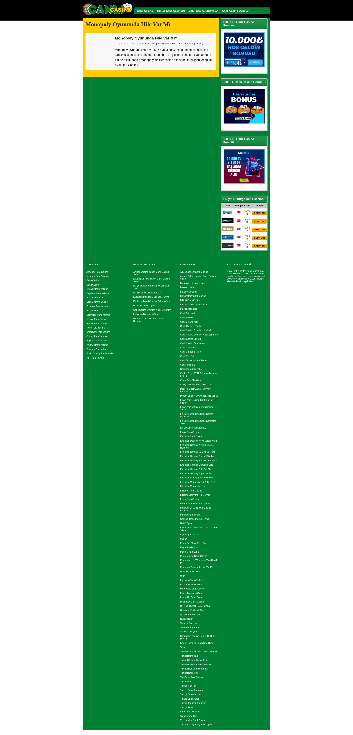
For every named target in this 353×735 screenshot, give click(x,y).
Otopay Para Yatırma (96, 336)
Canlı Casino (92, 280)
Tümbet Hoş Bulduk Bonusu (194, 668)
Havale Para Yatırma (96, 323)
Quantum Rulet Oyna (190, 614)
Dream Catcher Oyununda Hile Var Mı (199, 396)
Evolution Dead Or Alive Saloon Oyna (152, 301)
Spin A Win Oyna (188, 631)
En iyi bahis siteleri (236, 271)
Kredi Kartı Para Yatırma (98, 332)
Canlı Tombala (187, 365)
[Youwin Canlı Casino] (227, 247)
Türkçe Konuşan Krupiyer (193, 703)
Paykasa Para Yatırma (97, 340)
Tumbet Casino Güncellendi (194, 660)
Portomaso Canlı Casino (192, 588)
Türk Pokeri (186, 681)
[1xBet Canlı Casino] (227, 238)
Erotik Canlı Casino (189, 432)
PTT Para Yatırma (95, 358)
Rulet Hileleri (186, 619)
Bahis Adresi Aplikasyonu (192, 283)
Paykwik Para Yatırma (97, 345)
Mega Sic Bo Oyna (189, 552)
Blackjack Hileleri (188, 309)
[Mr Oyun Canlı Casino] (227, 230)
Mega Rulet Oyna (189, 547)
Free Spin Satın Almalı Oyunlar (195, 503)
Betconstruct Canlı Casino (193, 296)
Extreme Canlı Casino (191, 490)
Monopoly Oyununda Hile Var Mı (167, 43)
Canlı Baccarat (187, 313)
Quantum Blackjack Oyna (192, 610)
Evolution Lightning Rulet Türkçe (196, 477)
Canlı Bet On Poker (189, 322)
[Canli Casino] (107, 15)
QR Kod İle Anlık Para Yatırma (195, 606)
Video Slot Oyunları (189, 711)
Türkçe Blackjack (188, 686)
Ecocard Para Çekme (97, 302)
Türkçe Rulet (186, 707)
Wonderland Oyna (189, 716)
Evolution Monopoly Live (192, 486)
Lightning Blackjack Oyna (146, 314)
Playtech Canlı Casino (191, 580)
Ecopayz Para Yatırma (97, 306)
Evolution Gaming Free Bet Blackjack (198, 460)
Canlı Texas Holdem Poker (193, 360)
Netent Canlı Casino (190, 571)
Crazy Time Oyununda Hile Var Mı (197, 384)
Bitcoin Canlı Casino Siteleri (194, 304)
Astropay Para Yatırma (97, 276)
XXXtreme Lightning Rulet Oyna (196, 724)
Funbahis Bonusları (190, 514)
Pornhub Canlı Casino (191, 584)
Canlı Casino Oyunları (191, 326)
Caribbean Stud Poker (191, 369)
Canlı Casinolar (188, 347)
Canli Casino (92, 285)
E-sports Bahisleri (95, 297)
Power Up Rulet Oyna (144, 305)
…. (141, 64)
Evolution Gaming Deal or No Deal (197, 452)
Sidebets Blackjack (189, 627)
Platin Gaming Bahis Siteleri (100, 353)
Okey (182, 576)
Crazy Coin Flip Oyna (191, 380)
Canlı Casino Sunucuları (192, 343)
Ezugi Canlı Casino (189, 499)
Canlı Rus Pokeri (188, 356)
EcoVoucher (92, 310)
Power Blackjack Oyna (191, 593)
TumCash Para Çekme (191, 677)
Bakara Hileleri (187, 287)
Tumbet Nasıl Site (189, 673)
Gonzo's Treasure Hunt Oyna (194, 519)
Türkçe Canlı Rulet (189, 699)
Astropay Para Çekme (97, 272)
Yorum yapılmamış (194, 43)
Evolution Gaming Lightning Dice (196, 465)
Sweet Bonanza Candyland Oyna (196, 643)
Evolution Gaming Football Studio (197, 456)
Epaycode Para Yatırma (98, 315)
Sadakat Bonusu (188, 623)
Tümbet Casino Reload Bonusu (196, 664)
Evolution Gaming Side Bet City (195, 469)
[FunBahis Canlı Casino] (227, 222)
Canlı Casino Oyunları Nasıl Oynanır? (152, 310)
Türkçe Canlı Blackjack (191, 690)
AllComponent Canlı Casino (194, 272)
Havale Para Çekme (96, 319)
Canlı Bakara (186, 317)
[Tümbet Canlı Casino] (227, 214)
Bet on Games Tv (188, 292)
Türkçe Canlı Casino (190, 694)
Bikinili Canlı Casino (190, 300)
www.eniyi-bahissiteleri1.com (241, 278)
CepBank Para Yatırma (97, 293)
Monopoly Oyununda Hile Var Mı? (146, 38)
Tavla (183, 647)
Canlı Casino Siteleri (190, 339)
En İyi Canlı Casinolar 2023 (147, 292)
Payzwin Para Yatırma (97, 349)
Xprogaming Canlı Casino (193, 720)
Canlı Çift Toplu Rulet (190, 352)
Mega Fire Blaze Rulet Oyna (194, 543)
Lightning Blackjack (190, 534)
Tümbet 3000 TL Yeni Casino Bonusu (198, 651)
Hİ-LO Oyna (186, 523)
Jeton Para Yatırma (95, 327)
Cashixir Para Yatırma (97, 289)
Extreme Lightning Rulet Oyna (195, 495)
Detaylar (259, 213)
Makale (145, 43)
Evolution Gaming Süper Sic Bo (196, 473)
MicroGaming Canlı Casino (193, 556)
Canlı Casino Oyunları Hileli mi (195, 330)
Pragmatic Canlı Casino (192, 601)
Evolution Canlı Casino (191, 436)
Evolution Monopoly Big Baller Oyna (151, 297)
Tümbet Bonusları (189, 656)
